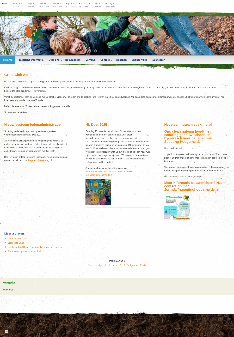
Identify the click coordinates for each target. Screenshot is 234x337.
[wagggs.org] (7, 309)
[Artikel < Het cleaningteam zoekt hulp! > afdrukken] (226, 135)
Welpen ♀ (17, 4)
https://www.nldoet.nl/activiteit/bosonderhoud (107, 171)
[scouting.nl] (15, 310)
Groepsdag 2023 (15, 243)
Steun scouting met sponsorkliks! (24, 251)
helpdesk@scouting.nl (40, 160)
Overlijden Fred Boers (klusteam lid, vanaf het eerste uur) (35, 247)
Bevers (5, 4)
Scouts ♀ (44, 4)
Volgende (132, 265)
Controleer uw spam (17, 238)
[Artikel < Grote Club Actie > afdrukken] (226, 85)
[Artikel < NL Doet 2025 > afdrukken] (147, 135)
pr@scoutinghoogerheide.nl (98, 175)
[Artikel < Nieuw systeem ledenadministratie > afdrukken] (66, 135)
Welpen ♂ (31, 4)
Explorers (70, 4)
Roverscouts (85, 4)
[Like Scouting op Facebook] (6, 331)
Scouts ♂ (57, 4)
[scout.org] (24, 309)
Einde (143, 265)
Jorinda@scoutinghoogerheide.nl (191, 189)
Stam (98, 4)
